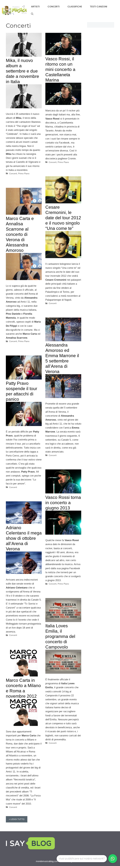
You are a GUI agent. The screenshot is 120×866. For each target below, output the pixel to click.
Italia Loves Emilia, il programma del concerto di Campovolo (60, 636)
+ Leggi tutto (16, 819)
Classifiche (74, 6)
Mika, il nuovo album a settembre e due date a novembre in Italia (22, 71)
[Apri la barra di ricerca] (32, 14)
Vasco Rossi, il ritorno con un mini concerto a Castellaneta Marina (60, 69)
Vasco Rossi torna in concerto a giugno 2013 (63, 502)
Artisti (35, 6)
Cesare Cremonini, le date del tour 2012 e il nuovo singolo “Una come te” (63, 218)
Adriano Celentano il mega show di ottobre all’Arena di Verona (24, 538)
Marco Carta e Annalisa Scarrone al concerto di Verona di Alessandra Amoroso (20, 234)
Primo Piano (23, 173)
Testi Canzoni (98, 6)
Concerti (54, 6)
